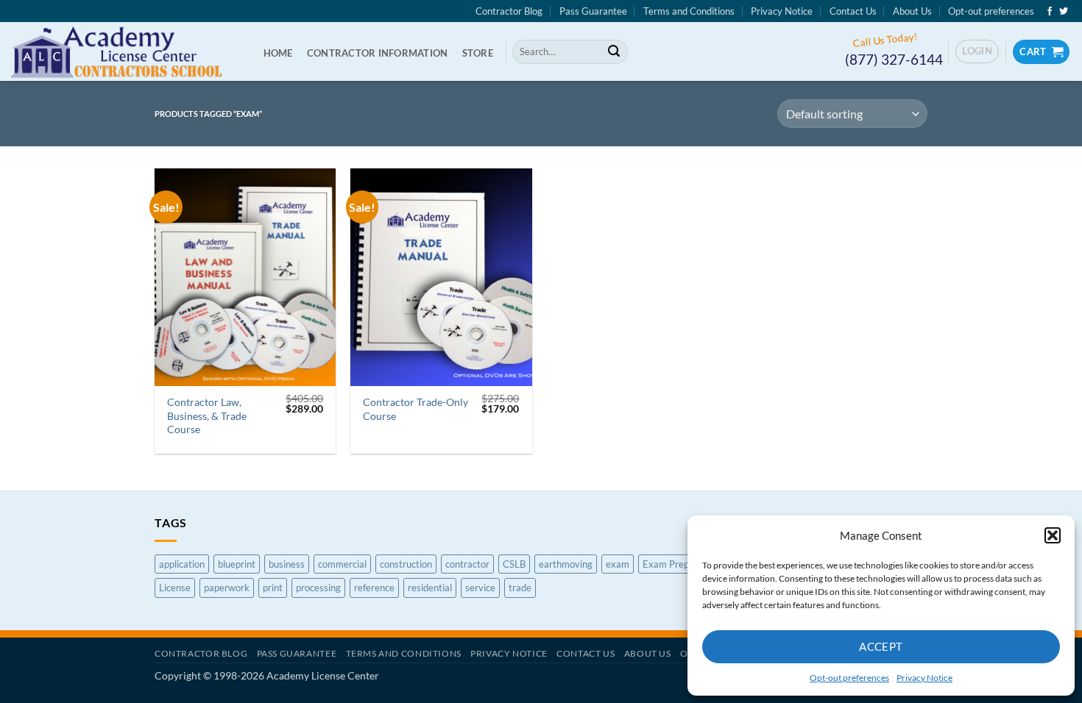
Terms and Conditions (689, 11)
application (182, 564)
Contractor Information (377, 53)
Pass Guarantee (593, 11)
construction (406, 564)
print (273, 587)
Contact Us (853, 11)
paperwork (227, 587)
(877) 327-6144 (894, 59)
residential (430, 587)
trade (520, 587)
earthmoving (566, 564)
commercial (342, 564)
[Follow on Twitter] (1063, 12)
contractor (467, 564)
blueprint (236, 564)
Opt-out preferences (849, 677)
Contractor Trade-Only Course (415, 409)
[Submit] (613, 52)
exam (617, 564)
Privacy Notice (924, 677)
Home (278, 53)
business (287, 564)
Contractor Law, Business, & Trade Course (207, 415)
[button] (1052, 535)
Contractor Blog (508, 11)
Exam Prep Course (682, 564)
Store (477, 53)
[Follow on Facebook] (1049, 12)
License (175, 587)
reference (374, 587)
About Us (912, 11)
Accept (881, 646)
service (480, 587)
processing (318, 587)
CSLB (514, 564)
